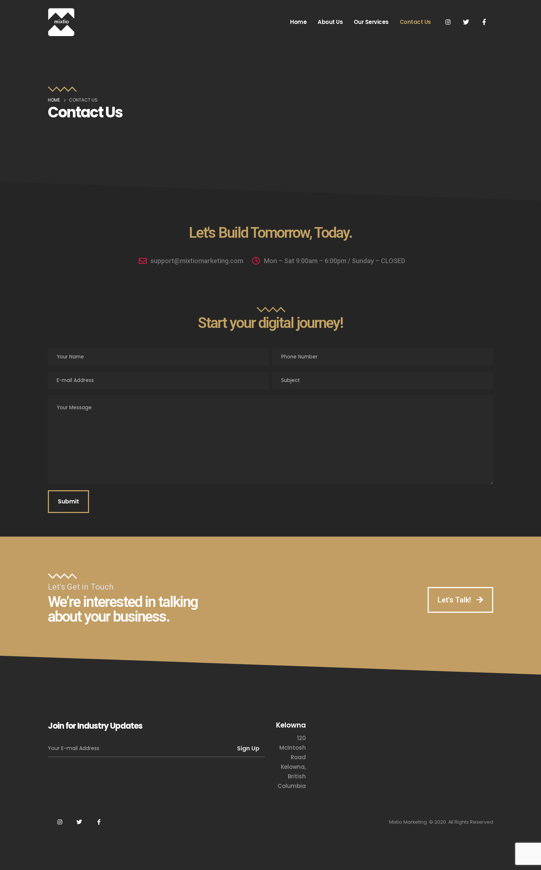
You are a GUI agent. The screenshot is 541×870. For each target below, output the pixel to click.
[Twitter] (466, 22)
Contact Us (415, 22)
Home (298, 22)
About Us (330, 22)
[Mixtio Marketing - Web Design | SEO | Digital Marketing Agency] (61, 22)
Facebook (98, 822)
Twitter (79, 822)
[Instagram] (448, 22)
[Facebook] (484, 22)
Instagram (59, 822)
